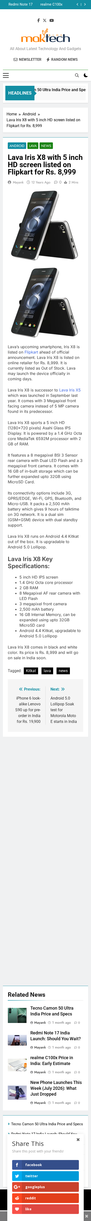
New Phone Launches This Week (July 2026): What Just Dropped (18, 5)
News (46, 145)
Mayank (18, 182)
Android (17, 145)
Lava (33, 145)
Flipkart (32, 352)
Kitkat (31, 670)
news (63, 670)
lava (47, 670)
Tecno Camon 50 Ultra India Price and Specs (49, 89)
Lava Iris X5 (70, 390)
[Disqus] (45, 797)
